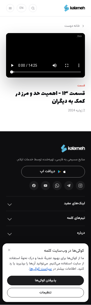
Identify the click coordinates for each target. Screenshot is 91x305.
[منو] (10, 8)
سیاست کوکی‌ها (41, 268)
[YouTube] (45, 185)
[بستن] (9, 249)
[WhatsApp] (57, 185)
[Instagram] (80, 185)
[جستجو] (33, 8)
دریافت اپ (47, 171)
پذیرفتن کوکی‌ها (45, 280)
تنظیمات (45, 292)
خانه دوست (72, 26)
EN (21, 8)
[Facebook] (33, 185)
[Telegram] (68, 185)
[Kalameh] (74, 8)
